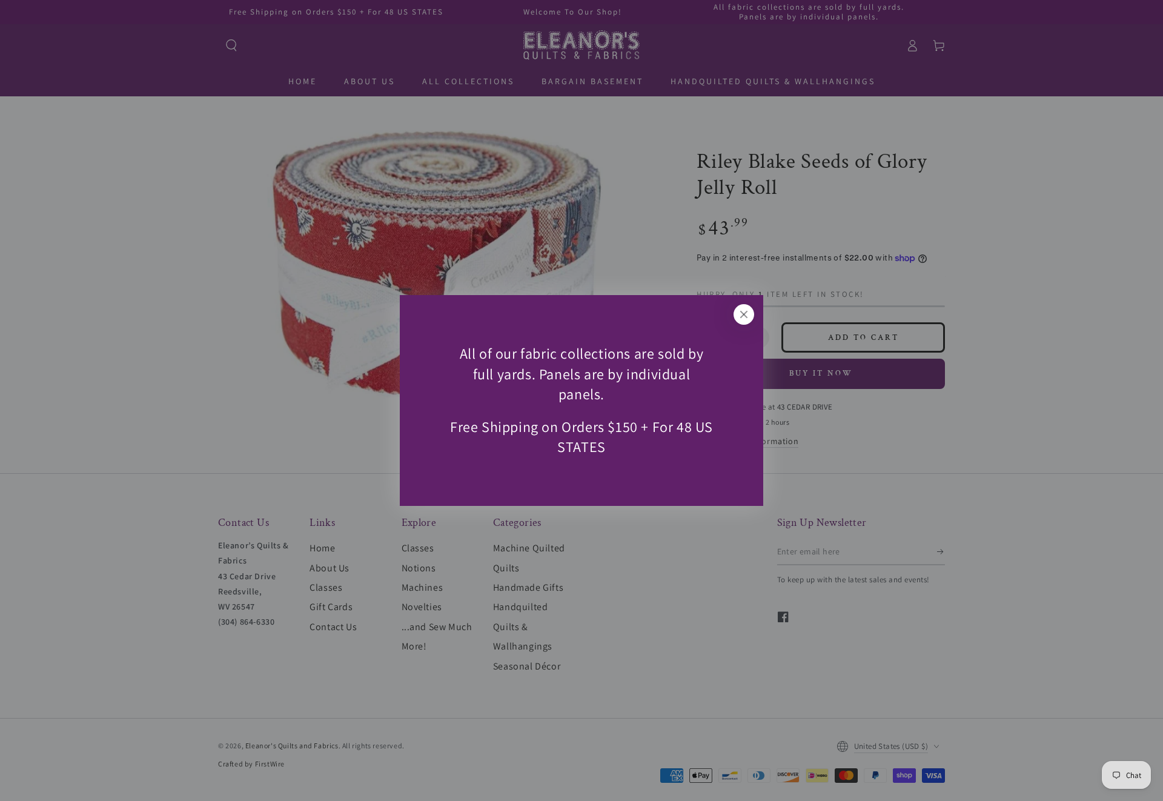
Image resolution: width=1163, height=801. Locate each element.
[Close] (744, 314)
